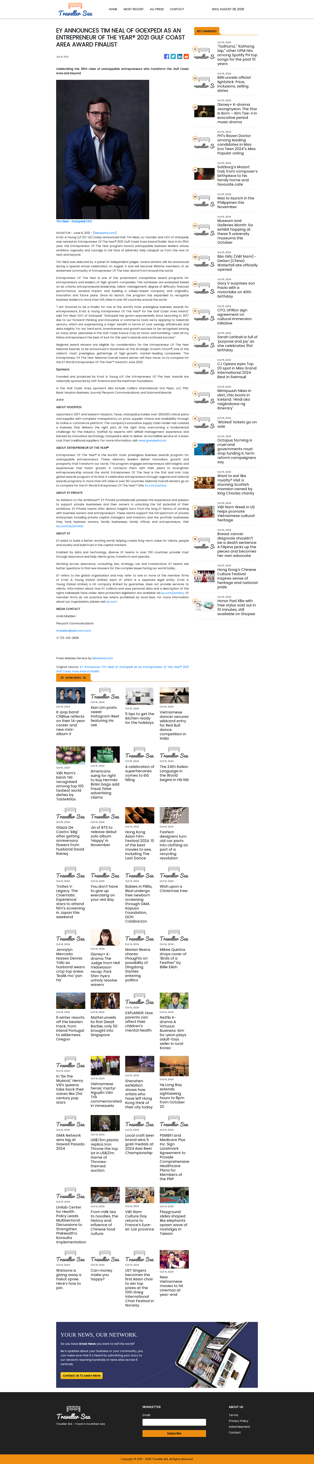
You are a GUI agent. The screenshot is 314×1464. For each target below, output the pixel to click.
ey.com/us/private (69, 526)
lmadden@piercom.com (73, 631)
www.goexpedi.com (152, 440)
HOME (113, 9)
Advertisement (239, 1427)
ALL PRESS (157, 9)
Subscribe (174, 1433)
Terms (233, 1415)
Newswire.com (104, 233)
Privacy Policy (238, 1421)
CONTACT (177, 9)
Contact (235, 1432)
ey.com (111, 602)
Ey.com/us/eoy (156, 485)
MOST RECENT (134, 9)
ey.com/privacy (172, 593)
